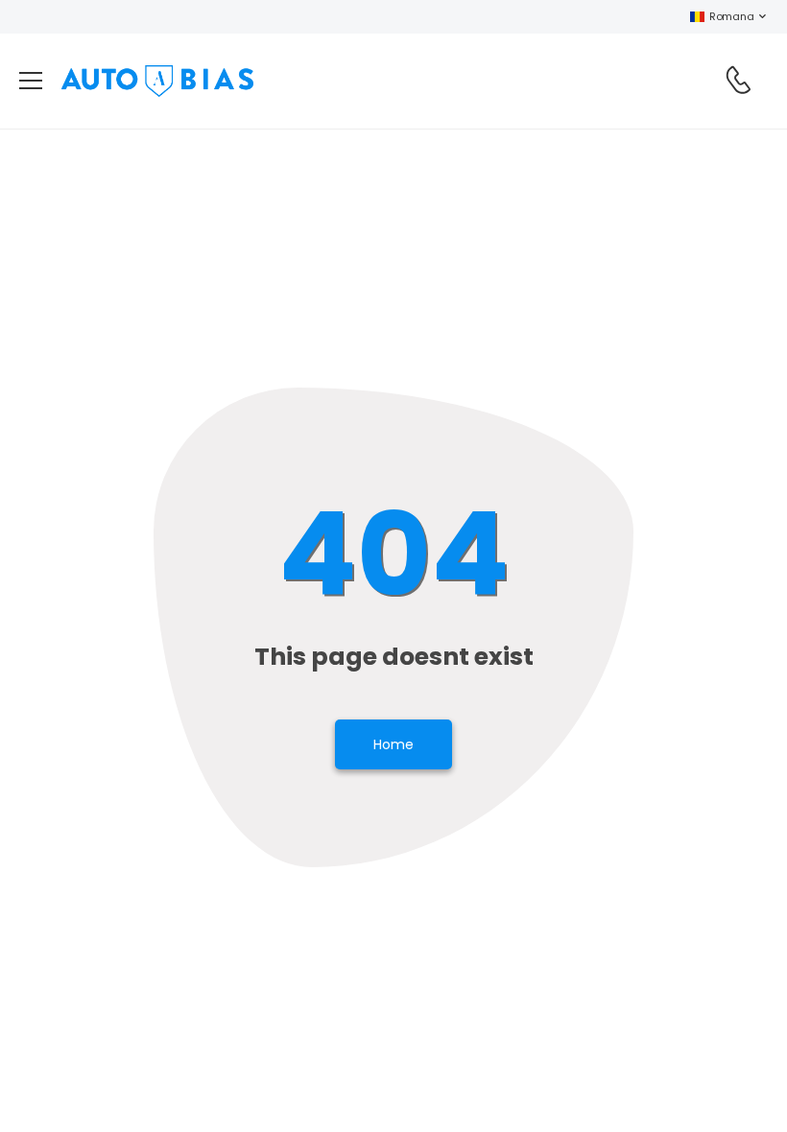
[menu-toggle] (30, 80)
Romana (731, 16)
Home (393, 744)
